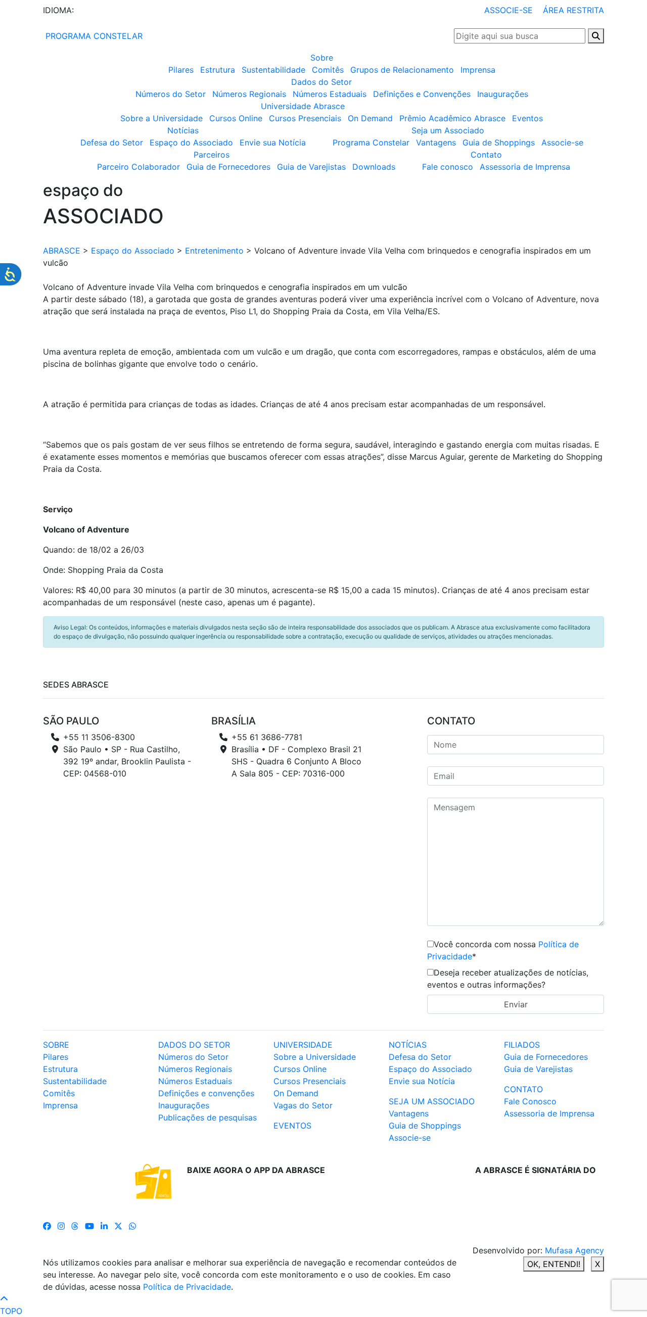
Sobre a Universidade (161, 118)
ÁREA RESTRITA (573, 10)
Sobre (321, 58)
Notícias (183, 130)
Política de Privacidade (187, 1287)
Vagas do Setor (303, 1105)
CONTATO (523, 1089)
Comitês (328, 70)
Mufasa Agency (574, 1250)
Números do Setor (170, 94)
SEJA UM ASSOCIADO (432, 1101)
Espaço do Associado (191, 142)
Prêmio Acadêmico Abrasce (452, 118)
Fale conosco (447, 167)
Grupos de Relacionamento (402, 70)
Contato (486, 155)
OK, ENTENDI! (553, 1264)
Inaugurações (502, 94)
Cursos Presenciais (305, 118)
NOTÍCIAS (408, 1045)
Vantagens (436, 142)
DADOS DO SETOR (194, 1045)
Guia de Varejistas (311, 167)
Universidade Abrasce (303, 106)
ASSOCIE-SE (508, 10)
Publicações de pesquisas (207, 1117)
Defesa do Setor (111, 142)
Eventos (527, 118)
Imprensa (477, 70)
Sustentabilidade (273, 70)
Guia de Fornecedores (228, 167)
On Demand (370, 118)
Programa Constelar (371, 142)
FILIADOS (522, 1045)
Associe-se (562, 142)
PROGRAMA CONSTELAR (93, 36)
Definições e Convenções (422, 94)
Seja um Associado (447, 130)
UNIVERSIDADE (303, 1045)
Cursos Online (235, 118)
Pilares (181, 70)
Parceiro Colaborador (138, 167)
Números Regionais (249, 94)
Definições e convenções (206, 1093)
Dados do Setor (321, 82)
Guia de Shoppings (499, 142)
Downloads (373, 167)
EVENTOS (292, 1125)
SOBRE (56, 1045)
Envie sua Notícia (273, 142)
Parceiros (211, 155)
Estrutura (217, 70)
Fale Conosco (530, 1101)
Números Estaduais (329, 94)
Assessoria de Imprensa (525, 167)
